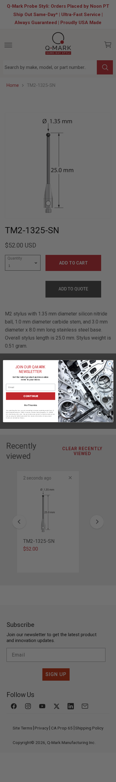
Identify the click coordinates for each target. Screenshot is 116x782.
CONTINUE (30, 396)
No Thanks (30, 405)
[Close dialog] (109, 363)
